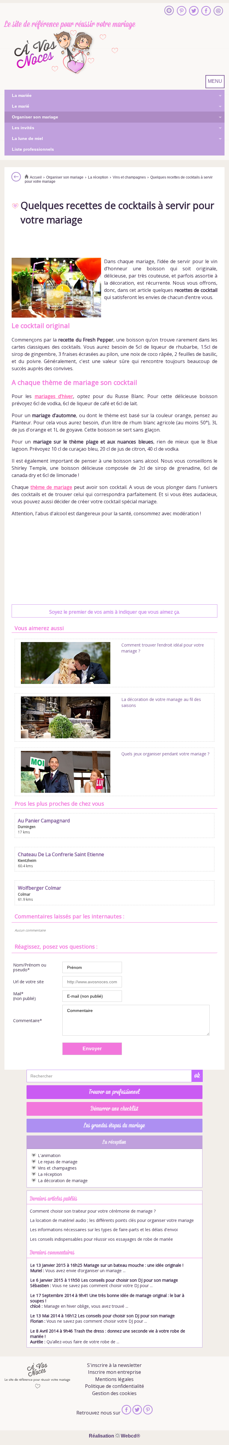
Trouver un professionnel (114, 1092)
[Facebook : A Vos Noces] (206, 11)
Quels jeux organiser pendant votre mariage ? (165, 754)
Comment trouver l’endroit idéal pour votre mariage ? (162, 648)
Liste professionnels (33, 149)
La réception (50, 1174)
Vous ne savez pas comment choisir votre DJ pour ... (104, 1282)
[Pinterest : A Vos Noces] (181, 11)
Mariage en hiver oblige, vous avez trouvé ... (107, 1300)
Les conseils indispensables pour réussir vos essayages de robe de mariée (101, 1239)
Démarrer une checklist (114, 1108)
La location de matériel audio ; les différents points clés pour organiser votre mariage (112, 1220)
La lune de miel (23, 139)
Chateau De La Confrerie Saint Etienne (61, 854)
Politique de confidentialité (114, 1386)
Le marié (16, 107)
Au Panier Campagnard (44, 820)
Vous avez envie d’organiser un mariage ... (106, 1267)
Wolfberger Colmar (39, 888)
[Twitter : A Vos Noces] (194, 11)
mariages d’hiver (54, 396)
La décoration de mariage (63, 1180)
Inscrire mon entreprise (114, 1372)
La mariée (18, 96)
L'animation (49, 1155)
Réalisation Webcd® (114, 1435)
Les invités (19, 128)
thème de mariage (51, 487)
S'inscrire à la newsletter (114, 1365)
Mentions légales (114, 1379)
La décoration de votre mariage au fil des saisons (161, 702)
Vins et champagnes (57, 1168)
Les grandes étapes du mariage (114, 1125)
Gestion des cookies (114, 1393)
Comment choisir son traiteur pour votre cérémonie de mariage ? (93, 1211)
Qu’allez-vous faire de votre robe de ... (107, 1336)
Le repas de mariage (58, 1161)
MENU (215, 81)
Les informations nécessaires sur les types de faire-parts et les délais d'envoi (104, 1229)
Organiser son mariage (31, 118)
